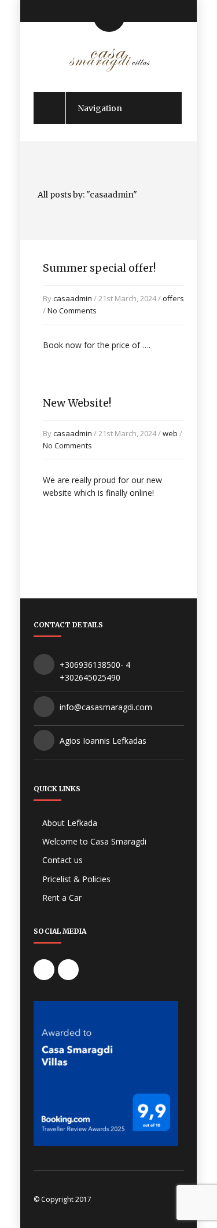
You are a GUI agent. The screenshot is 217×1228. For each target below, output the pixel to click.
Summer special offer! (99, 268)
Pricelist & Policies (76, 879)
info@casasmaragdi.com (106, 706)
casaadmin (72, 298)
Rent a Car (62, 897)
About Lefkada (69, 822)
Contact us (62, 859)
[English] (39, 9)
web (170, 433)
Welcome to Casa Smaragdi (94, 841)
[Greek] (58, 9)
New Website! (77, 403)
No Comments (72, 310)
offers (173, 298)
